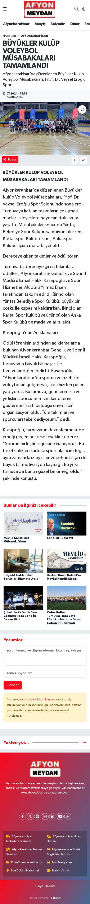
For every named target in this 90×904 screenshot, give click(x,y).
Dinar (75, 24)
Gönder (12, 685)
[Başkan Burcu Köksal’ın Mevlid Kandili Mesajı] (67, 560)
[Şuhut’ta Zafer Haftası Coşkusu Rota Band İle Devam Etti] (23, 598)
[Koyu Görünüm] (83, 9)
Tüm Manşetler (62, 862)
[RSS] (67, 816)
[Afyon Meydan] (39, 9)
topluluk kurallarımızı (42, 699)
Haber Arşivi (60, 870)
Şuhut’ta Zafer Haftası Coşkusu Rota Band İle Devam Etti (20, 616)
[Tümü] (84, 742)
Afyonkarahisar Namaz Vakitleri (24, 851)
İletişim (50, 886)
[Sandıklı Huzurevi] (67, 523)
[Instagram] (45, 816)
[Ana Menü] (5, 9)
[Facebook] (22, 816)
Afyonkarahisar (16, 24)
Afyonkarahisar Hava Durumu (64, 839)
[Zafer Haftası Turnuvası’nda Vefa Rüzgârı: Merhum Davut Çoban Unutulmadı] (67, 598)
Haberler (9, 35)
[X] (30, 816)
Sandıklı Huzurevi (60, 538)
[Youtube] (60, 816)
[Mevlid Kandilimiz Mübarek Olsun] (23, 523)
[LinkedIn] (52, 816)
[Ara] (76, 9)
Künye (39, 886)
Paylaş (12, 159)
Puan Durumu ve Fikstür (26, 862)
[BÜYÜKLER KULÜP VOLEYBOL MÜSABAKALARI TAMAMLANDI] (45, 128)
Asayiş (40, 24)
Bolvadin (57, 24)
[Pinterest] (37, 816)
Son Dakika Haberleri (25, 870)
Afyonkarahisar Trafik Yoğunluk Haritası (64, 851)
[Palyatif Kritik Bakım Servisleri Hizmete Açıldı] (23, 560)
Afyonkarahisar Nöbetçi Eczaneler (19, 839)
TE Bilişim (55, 898)
